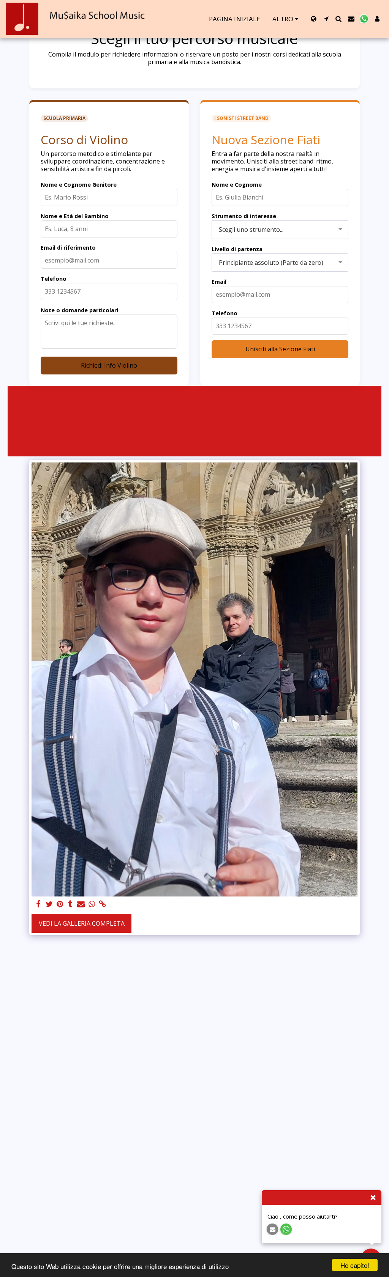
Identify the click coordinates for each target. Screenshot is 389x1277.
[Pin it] (59, 904)
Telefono (53, 278)
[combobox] (280, 229)
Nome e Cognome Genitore (79, 184)
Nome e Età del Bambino (75, 216)
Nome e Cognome (237, 184)
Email (219, 281)
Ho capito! (354, 1265)
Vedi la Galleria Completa (82, 923)
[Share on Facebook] (38, 904)
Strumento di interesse (244, 216)
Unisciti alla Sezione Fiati (280, 349)
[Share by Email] (81, 904)
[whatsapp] (91, 904)
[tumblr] (70, 904)
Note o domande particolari (79, 310)
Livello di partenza (237, 249)
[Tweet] (49, 904)
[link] (102, 904)
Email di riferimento (68, 247)
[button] (326, 19)
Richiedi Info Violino (109, 365)
